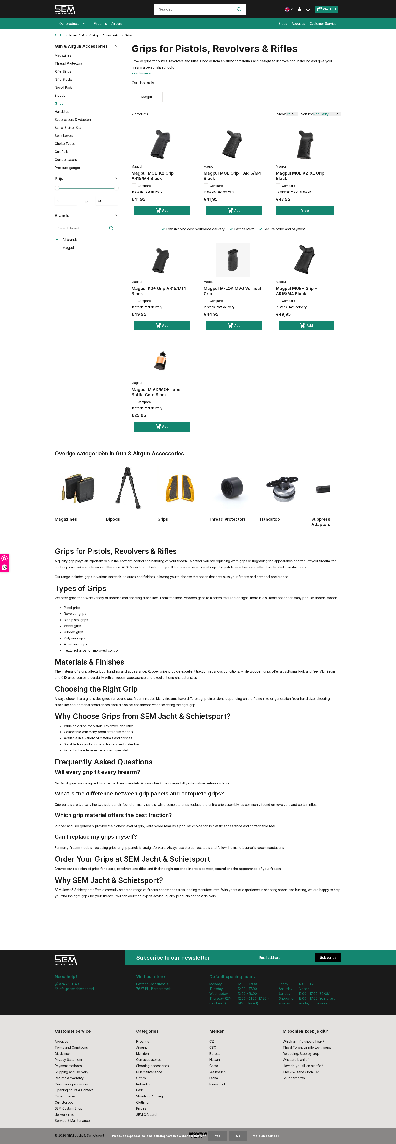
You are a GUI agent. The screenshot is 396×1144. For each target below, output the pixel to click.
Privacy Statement (68, 1060)
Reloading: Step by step (301, 1054)
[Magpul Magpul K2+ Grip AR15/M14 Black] (161, 260)
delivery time (64, 1114)
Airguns (117, 23)
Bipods (60, 95)
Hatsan (214, 1060)
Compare (144, 185)
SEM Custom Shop (68, 1108)
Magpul (68, 248)
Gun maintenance (149, 1072)
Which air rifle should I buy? (303, 1041)
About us (298, 23)
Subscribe (328, 958)
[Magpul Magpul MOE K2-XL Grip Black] (305, 145)
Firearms (100, 23)
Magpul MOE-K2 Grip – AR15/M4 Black (154, 176)
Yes (217, 1136)
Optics (141, 1078)
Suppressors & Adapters (73, 119)
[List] (272, 114)
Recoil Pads (64, 87)
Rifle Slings (63, 71)
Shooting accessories (152, 1066)
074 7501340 (68, 984)
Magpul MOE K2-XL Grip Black (300, 176)
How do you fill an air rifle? (303, 1066)
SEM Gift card (146, 1114)
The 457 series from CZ (301, 1072)
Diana (213, 1078)
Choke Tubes (65, 144)
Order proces (65, 1096)
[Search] (239, 9)
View (305, 210)
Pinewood (217, 1084)
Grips (59, 103)
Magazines (63, 55)
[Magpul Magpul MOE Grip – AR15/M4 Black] (233, 145)
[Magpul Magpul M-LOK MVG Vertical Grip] (233, 260)
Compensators (66, 160)
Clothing (142, 1102)
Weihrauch (217, 1072)
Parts (140, 1090)
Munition (142, 1054)
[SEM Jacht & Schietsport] (86, 9)
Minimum (66, 200)
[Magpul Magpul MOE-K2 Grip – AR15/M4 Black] (161, 145)
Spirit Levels (64, 136)
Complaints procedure (71, 1084)
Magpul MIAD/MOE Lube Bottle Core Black (156, 392)
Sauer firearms (294, 1078)
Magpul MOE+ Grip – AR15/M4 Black (296, 291)
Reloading (143, 1084)
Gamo (213, 1066)
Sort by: (307, 114)
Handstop (62, 111)
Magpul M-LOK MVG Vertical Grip (232, 291)
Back (63, 35)
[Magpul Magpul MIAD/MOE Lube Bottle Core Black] (161, 361)
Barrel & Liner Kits (68, 127)
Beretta (214, 1054)
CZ (211, 1041)
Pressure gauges (68, 168)
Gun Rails (62, 152)
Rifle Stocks (64, 79)
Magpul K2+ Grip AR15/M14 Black (159, 291)
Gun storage (64, 1102)
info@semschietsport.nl (76, 989)
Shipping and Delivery (71, 1072)
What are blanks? (296, 1060)
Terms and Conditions (71, 1047)
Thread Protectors (69, 63)
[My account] (299, 9)
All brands (69, 240)
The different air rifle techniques (307, 1047)
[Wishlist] (308, 9)
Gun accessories (148, 1060)
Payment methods (68, 1066)
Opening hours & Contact (74, 1090)
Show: (281, 114)
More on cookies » (266, 1136)
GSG (212, 1047)
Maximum (107, 200)
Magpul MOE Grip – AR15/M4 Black (232, 176)
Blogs (283, 23)
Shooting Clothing (149, 1096)
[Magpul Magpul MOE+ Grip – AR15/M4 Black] (305, 260)
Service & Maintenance (72, 1120)
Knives (141, 1108)
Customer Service (323, 23)
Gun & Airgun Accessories (101, 35)
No (238, 1136)
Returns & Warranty (69, 1078)
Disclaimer (62, 1054)
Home (73, 35)
